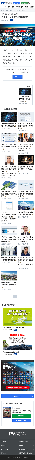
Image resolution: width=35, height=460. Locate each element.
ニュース (3, 7)
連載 (13, 7)
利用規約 (3, 453)
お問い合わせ (4, 449)
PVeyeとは (3, 441)
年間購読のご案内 (21, 420)
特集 (9, 7)
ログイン (24, 3)
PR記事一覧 (17, 396)
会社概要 (3, 445)
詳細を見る (21, 416)
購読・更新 (16, 3)
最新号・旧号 (19, 7)
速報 (26, 7)
